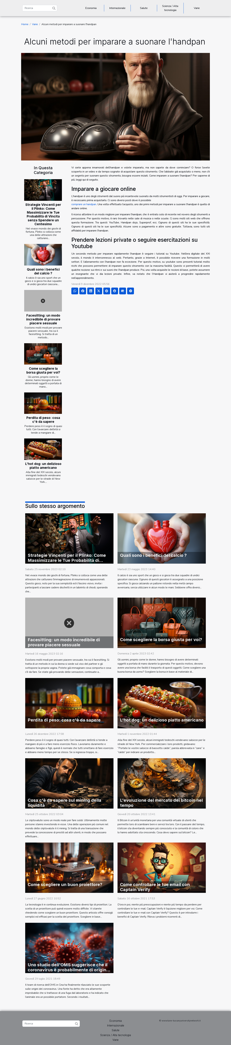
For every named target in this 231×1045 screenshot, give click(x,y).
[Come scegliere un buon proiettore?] (69, 867)
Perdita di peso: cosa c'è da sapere (43, 420)
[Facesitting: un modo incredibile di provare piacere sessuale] (43, 300)
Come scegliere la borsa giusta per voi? (43, 370)
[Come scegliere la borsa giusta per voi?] (43, 354)
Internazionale (117, 8)
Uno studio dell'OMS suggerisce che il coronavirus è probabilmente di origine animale (68, 969)
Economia (91, 8)
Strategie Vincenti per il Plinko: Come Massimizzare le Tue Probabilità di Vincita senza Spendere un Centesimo (43, 214)
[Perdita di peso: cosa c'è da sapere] (43, 403)
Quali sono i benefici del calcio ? (43, 271)
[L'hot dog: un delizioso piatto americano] (43, 449)
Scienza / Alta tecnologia (170, 8)
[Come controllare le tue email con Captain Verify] (162, 867)
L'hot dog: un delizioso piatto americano (43, 466)
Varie (197, 8)
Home (24, 24)
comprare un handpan (83, 204)
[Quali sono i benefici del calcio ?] (43, 254)
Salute (144, 8)
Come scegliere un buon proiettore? (65, 884)
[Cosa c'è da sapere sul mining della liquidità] (69, 783)
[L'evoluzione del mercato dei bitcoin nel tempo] (162, 783)
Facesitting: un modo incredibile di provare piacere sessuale (43, 319)
